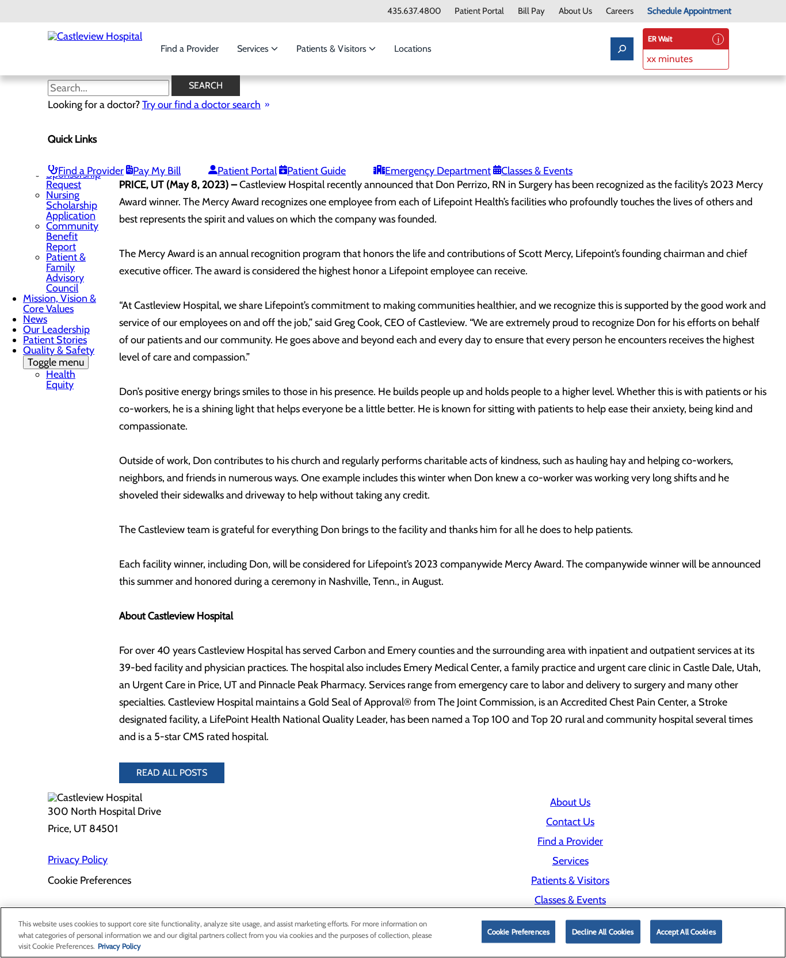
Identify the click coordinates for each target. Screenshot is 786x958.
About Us (575, 11)
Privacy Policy (78, 859)
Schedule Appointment (689, 11)
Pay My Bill (157, 170)
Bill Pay (531, 11)
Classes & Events (537, 170)
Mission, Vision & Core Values (59, 303)
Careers (620, 11)
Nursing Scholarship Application (71, 205)
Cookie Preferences (518, 931)
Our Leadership (56, 329)
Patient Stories (55, 340)
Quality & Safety (58, 356)
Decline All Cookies (603, 931)
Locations (413, 48)
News (35, 319)
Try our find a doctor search (201, 104)
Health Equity (60, 379)
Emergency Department (438, 170)
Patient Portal (479, 11)
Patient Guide (316, 170)
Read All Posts (171, 772)
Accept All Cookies (686, 931)
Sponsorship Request (73, 179)
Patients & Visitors (332, 48)
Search (206, 85)
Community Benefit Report (72, 236)
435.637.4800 (414, 11)
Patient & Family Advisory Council (66, 272)
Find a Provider (190, 48)
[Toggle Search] (622, 48)
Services (254, 48)
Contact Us (570, 822)
